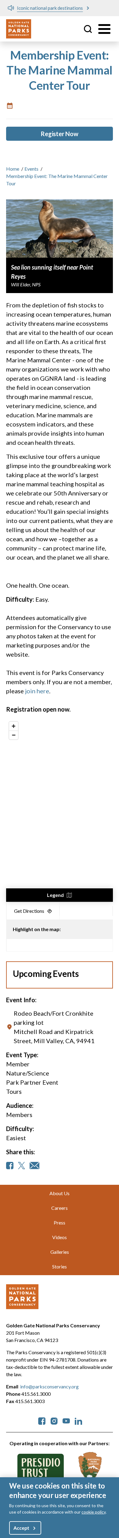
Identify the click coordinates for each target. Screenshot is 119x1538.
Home (12, 169)
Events (31, 169)
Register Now (59, 133)
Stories (59, 1266)
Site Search (88, 29)
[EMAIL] (34, 1165)
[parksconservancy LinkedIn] (78, 1421)
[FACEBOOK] (9, 1165)
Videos (59, 1237)
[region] (59, 810)
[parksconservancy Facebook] (41, 1421)
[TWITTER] (21, 1165)
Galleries (59, 1252)
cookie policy (93, 1511)
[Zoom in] (13, 726)
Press (59, 1222)
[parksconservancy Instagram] (54, 1421)
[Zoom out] (13, 735)
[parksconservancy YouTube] (66, 1421)
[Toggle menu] (104, 29)
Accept (21, 1528)
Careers (59, 1208)
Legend (55, 895)
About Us (59, 1193)
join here (37, 691)
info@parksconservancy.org (49, 1386)
